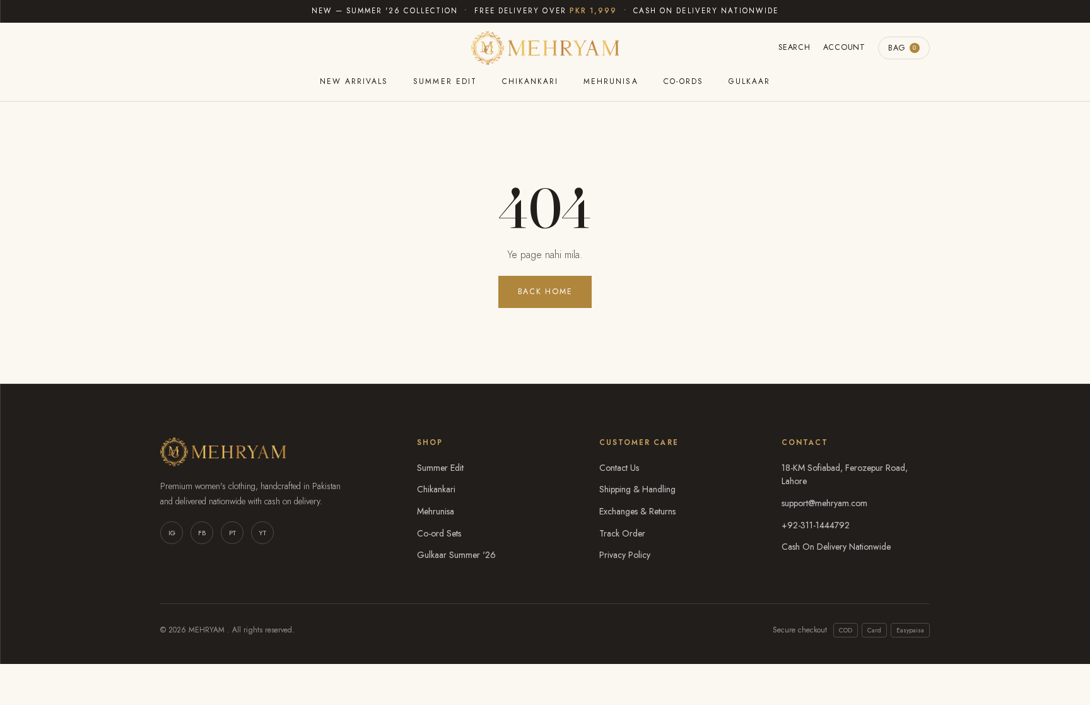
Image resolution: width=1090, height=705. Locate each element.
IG (171, 533)
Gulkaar (749, 81)
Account (844, 47)
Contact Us (619, 467)
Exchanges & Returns (637, 511)
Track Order (622, 533)
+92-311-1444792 (816, 525)
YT (262, 533)
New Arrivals (354, 81)
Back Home (545, 291)
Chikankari (530, 81)
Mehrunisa (610, 81)
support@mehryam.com (824, 503)
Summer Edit (444, 81)
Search (794, 47)
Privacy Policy (624, 554)
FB (202, 533)
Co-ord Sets (439, 533)
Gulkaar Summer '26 (456, 554)
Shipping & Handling (637, 489)
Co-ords (683, 81)
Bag (902, 48)
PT (232, 533)
